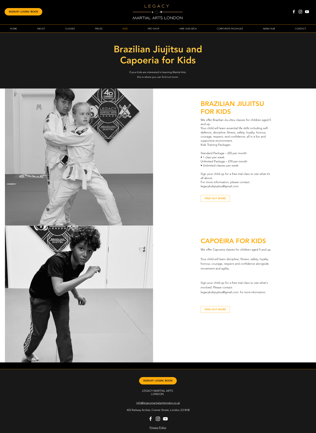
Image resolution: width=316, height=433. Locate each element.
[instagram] (300, 11)
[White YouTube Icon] (306, 11)
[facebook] (293, 11)
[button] (41, 28)
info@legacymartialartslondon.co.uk (158, 403)
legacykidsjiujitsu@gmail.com (219, 292)
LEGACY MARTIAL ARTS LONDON (157, 392)
